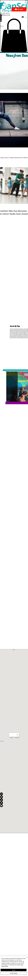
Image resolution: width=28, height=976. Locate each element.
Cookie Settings (13, 973)
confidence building (19, 332)
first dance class (22, 335)
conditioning (12, 332)
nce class (18, 337)
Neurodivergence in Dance (22, 328)
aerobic (19, 329)
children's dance (13, 331)
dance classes (13, 333)
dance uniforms (13, 334)
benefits (21, 330)
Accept (13, 970)
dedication (22, 334)
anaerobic (23, 329)
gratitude (12, 336)
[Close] (26, 958)
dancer (18, 334)
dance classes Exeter (20, 333)
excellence (12, 335)
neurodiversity (23, 337)
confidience (25, 332)
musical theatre (13, 337)
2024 (11, 328)
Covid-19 (15, 328)
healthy (22, 336)
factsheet (17, 335)
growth (15, 336)
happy (19, 336)
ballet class (12, 330)
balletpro (17, 330)
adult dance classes (14, 329)
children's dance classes (21, 331)
